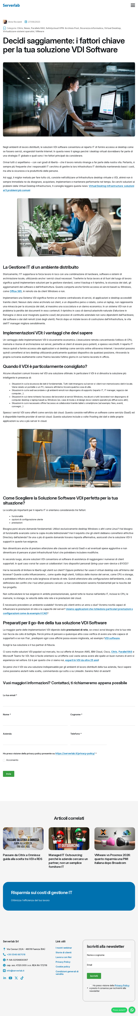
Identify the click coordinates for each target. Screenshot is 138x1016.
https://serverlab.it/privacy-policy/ (75, 753)
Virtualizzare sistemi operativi (18, 31)
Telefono (76, 733)
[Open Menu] (133, 5)
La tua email (10, 695)
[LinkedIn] (4, 978)
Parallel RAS (125, 651)
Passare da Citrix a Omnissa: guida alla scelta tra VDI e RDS (22, 857)
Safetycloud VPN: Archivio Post (62, 28)
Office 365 (16, 291)
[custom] (22, 978)
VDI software (112, 638)
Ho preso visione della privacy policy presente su (50, 753)
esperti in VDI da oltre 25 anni (81, 660)
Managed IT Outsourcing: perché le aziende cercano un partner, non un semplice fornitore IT (68, 860)
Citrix (20, 28)
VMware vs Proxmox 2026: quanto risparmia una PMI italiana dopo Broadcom (112, 859)
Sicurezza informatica (91, 28)
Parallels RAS (38, 28)
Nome (7, 714)
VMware (39, 31)
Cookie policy (63, 966)
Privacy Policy (63, 962)
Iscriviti (94, 976)
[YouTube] (10, 978)
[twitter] (16, 978)
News (27, 28)
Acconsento (12, 760)
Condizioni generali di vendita (67, 972)
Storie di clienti (63, 952)
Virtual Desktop (112, 28)
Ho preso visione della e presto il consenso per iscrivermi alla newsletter (109, 988)
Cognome (76, 714)
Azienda (7, 733)
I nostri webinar (64, 947)
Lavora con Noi (63, 957)
